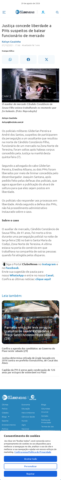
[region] (30, 455)
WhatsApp (17, 275)
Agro (24, 424)
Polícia (4, 408)
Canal (49, 275)
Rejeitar (30, 473)
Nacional (25, 428)
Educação (26, 408)
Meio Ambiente (28, 412)
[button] (10, 59)
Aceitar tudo (30, 458)
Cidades (5, 412)
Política (5, 428)
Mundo (25, 420)
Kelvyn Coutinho (11, 41)
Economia (26, 404)
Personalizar (30, 466)
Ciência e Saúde (28, 416)
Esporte (5, 420)
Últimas (5, 404)
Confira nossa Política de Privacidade (32, 451)
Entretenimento (9, 424)
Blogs (4, 416)
